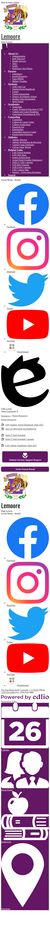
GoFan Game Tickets (21, 147)
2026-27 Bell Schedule (15, 435)
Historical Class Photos (22, 68)
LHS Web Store (19, 155)
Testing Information (20, 94)
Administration (18, 56)
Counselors (17, 119)
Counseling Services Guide (24, 132)
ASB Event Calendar (21, 167)
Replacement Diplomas (22, 134)
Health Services (19, 61)
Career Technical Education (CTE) (27, 109)
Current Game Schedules (23, 145)
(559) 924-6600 (8, 692)
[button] (13, 53)
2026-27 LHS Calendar (22, 162)
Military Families (19, 81)
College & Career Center (23, 122)
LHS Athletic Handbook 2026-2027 (21, 445)
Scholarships (17, 129)
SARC (15, 66)
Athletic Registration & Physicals (26, 142)
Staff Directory (18, 59)
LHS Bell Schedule (20, 165)
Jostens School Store (21, 157)
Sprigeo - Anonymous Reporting (26, 172)
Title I (14, 63)
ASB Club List (18, 87)
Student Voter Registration (23, 99)
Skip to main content (10, 2)
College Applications (21, 124)
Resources (5, 416)
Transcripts (17, 107)
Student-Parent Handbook (23, 89)
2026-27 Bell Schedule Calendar (19, 439)
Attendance (17, 74)
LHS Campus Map (20, 170)
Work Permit (17, 101)
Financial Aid (18, 127)
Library (15, 91)
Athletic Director (19, 140)
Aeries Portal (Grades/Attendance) (27, 160)
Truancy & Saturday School (24, 96)
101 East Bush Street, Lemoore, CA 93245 (20, 690)
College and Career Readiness (25, 112)
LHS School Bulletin (21, 152)
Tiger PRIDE (18, 79)
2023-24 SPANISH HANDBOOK (20, 429)
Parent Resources (19, 76)
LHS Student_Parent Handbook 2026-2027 (24, 425)
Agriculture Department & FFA (26, 114)
